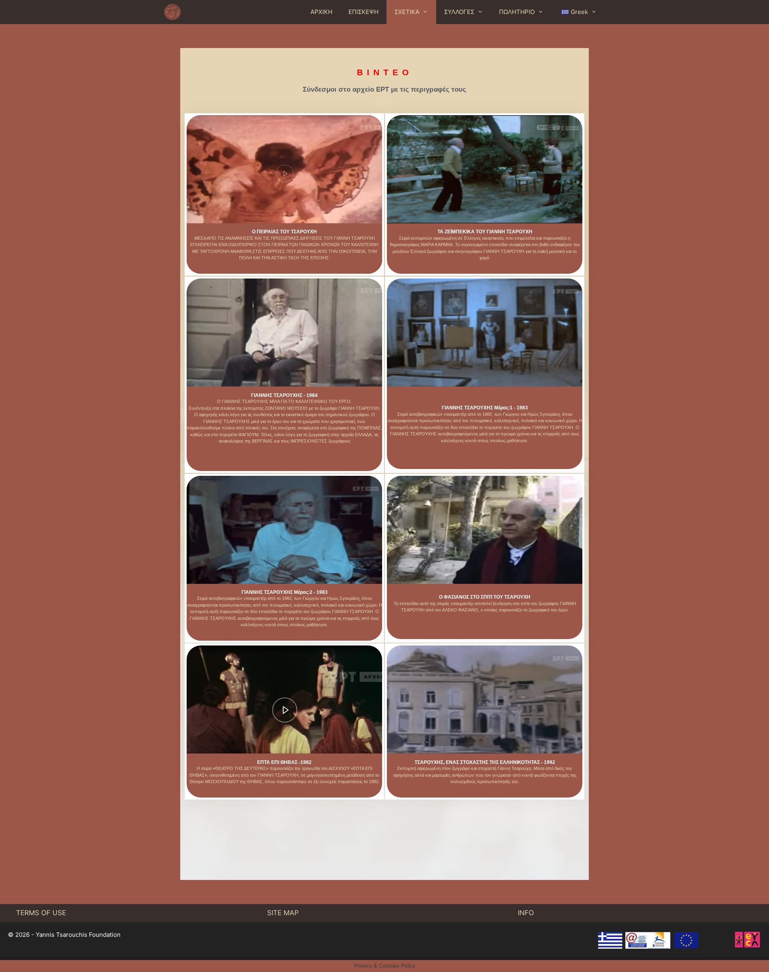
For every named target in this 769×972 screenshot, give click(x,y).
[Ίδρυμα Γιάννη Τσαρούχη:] (174, 12)
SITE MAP (283, 913)
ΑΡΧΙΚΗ (321, 12)
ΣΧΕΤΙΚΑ (407, 12)
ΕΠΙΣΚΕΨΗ (363, 12)
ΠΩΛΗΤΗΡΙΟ (517, 12)
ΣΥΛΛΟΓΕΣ (459, 12)
